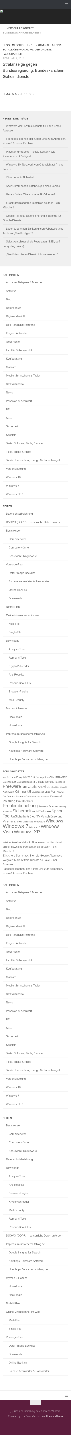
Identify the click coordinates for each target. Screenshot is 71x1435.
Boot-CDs (49, 777)
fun (24, 786)
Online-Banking (18, 589)
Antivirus (11, 290)
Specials (11, 434)
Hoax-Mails (15, 716)
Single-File (15, 632)
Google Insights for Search (24, 742)
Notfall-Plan (13, 606)
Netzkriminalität (43, 45)
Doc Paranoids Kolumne (20, 324)
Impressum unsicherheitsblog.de (25, 733)
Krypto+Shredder (19, 666)
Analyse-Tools (17, 649)
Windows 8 (34, 827)
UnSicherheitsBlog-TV (25, 816)
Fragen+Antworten (17, 333)
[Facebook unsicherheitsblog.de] (19, 1424)
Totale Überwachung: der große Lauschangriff (33, 460)
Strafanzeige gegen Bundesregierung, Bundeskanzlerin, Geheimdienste (34, 70)
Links (47, 792)
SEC (14, 93)
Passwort (56, 796)
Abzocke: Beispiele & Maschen (24, 282)
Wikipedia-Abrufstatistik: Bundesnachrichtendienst (32, 842)
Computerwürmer (19, 547)
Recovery (43, 806)
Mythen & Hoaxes (16, 708)
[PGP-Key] (38, 1424)
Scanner (53, 806)
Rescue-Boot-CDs (20, 683)
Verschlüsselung (16, 468)
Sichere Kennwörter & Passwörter (29, 581)
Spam (57, 811)
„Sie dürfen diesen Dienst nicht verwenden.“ (32, 254)
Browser (61, 777)
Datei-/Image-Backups (22, 572)
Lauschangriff (38, 792)
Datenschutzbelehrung (19, 513)
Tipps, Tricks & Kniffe (18, 451)
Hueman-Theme (54, 1416)
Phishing (9, 801)
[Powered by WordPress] (22, 1416)
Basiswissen (13, 530)
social (35, 811)
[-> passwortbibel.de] (45, 1424)
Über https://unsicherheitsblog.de (28, 759)
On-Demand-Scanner (14, 796)
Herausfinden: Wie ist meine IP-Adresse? (30, 194)
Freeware (12, 786)
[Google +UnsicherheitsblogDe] (32, 1424)
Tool (6, 816)
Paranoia (45, 797)
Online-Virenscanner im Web (23, 615)
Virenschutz (28, 822)
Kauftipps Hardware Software (26, 750)
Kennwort (8, 791)
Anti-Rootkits (16, 674)
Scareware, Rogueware (23, 556)
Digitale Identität (15, 316)
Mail (53, 791)
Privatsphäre (24, 801)
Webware (39, 821)
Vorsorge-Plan (14, 564)
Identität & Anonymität (19, 350)
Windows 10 (13, 477)
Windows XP (27, 831)
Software (45, 811)
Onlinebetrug (32, 796)
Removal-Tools (18, 657)
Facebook (60, 782)
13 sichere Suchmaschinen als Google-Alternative (32, 855)
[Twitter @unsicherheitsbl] (25, 1424)
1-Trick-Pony (14, 777)
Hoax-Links (15, 725)
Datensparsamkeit (26, 782)
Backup (40, 777)
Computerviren (17, 539)
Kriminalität (23, 791)
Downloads (15, 598)
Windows (54, 820)
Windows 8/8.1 (14, 494)
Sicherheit (12, 426)
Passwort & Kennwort (19, 400)
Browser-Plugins (18, 691)
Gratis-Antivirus (39, 787)
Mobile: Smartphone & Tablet (23, 375)
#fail (4, 777)
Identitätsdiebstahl (59, 787)
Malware (11, 367)
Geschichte (20, 45)
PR (59, 45)
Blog (6, 45)
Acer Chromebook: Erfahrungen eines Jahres (33, 185)
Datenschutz (13, 307)
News (9, 392)
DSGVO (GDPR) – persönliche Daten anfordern (34, 522)
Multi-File (14, 623)
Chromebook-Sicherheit (20, 177)
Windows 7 (12, 485)
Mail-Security (16, 699)
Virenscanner (12, 821)
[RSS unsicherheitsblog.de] (51, 1424)
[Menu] (66, 4)
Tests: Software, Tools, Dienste (24, 443)
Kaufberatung (14, 358)
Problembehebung (20, 805)
